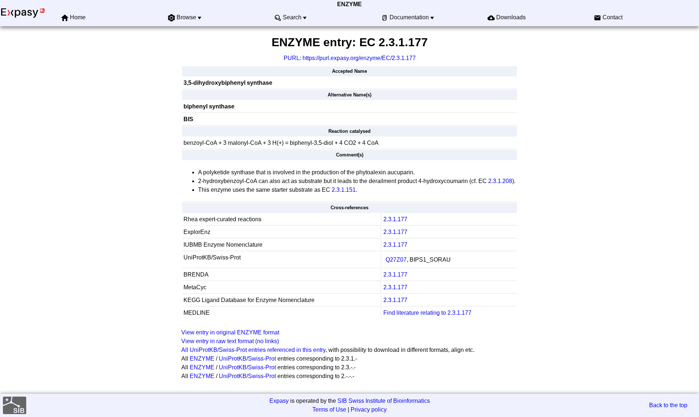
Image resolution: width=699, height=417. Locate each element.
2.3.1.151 (344, 190)
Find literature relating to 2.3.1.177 (427, 313)
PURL (292, 58)
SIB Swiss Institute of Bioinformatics (383, 401)
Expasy (279, 401)
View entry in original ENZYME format (230, 332)
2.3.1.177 (395, 219)
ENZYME (349, 4)
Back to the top (668, 405)
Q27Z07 (396, 260)
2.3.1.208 (500, 181)
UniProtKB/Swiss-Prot (247, 359)
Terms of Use (329, 409)
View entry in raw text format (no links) (230, 341)
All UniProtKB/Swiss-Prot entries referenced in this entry (253, 350)
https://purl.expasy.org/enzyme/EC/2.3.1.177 (359, 58)
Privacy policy (369, 409)
